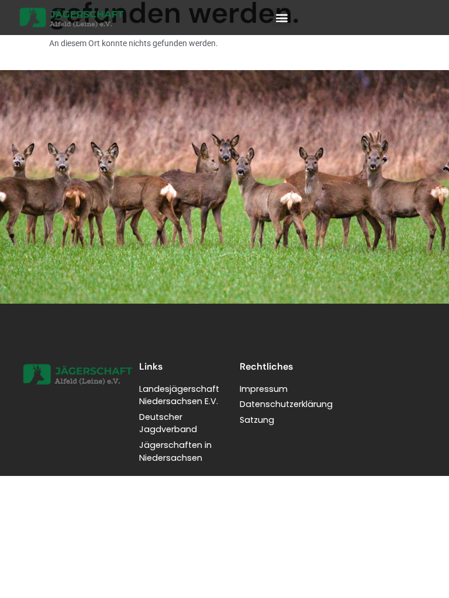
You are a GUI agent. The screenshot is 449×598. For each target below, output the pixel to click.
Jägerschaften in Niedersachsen (175, 451)
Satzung (257, 420)
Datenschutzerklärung (286, 404)
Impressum (264, 389)
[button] (281, 17)
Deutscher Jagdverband (168, 423)
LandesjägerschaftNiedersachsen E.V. (179, 395)
